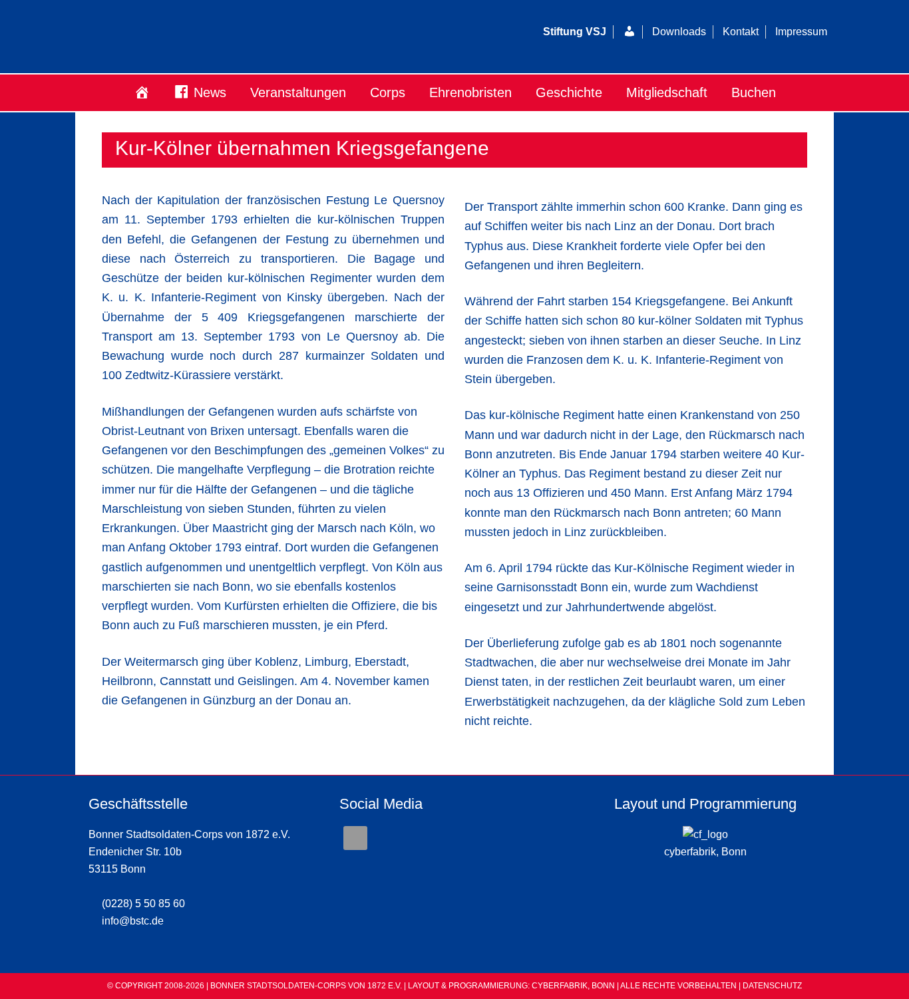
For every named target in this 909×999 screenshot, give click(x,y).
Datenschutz (772, 985)
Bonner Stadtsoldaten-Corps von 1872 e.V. (238, 36)
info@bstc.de (133, 921)
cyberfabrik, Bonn (705, 851)
